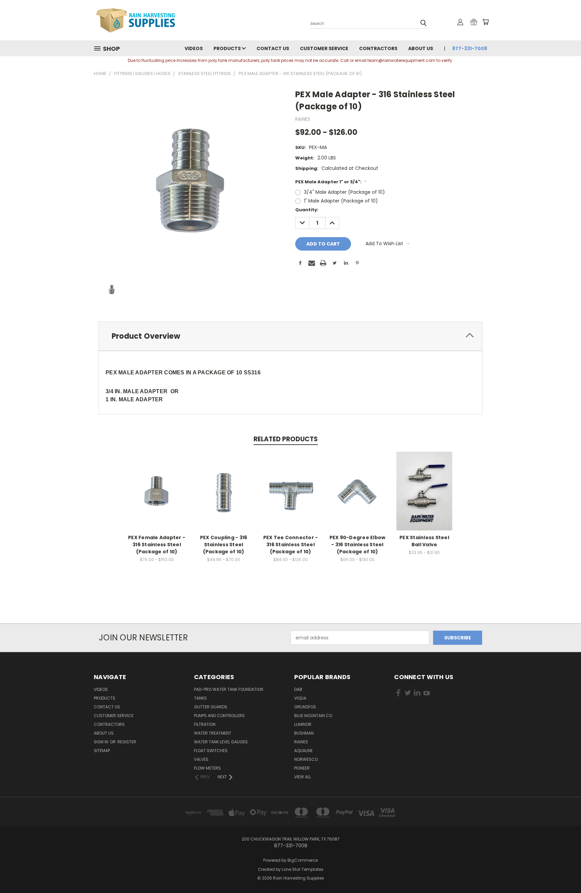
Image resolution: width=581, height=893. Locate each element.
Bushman (304, 733)
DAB (298, 689)
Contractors (378, 48)
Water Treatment (212, 733)
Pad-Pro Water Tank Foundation (228, 689)
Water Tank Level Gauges (221, 742)
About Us (420, 48)
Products (228, 48)
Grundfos (305, 707)
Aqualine (303, 750)
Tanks (200, 698)
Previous (563, 872)
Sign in (101, 742)
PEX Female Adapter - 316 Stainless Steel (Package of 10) (156, 544)
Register (126, 742)
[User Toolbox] (460, 21)
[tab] (290, 336)
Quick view (156, 484)
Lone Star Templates (302, 869)
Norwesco (306, 759)
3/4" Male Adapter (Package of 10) (344, 192)
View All (302, 777)
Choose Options (157, 496)
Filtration (205, 724)
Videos (194, 48)
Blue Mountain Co (313, 715)
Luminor (302, 724)
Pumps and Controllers (219, 715)
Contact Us (273, 48)
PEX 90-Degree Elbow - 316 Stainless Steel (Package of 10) (358, 544)
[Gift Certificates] (473, 21)
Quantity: (306, 210)
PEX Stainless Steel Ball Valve (424, 541)
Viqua (300, 698)
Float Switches (211, 750)
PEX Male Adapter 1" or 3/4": (330, 182)
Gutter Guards (210, 707)
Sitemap (102, 750)
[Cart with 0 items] (485, 21)
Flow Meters (207, 768)
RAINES (301, 742)
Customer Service (324, 48)
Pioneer (302, 768)
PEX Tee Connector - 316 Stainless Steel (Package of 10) (290, 544)
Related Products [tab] (286, 439)
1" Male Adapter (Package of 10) (341, 200)
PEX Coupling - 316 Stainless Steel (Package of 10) (223, 544)
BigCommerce (302, 860)
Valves (201, 759)
